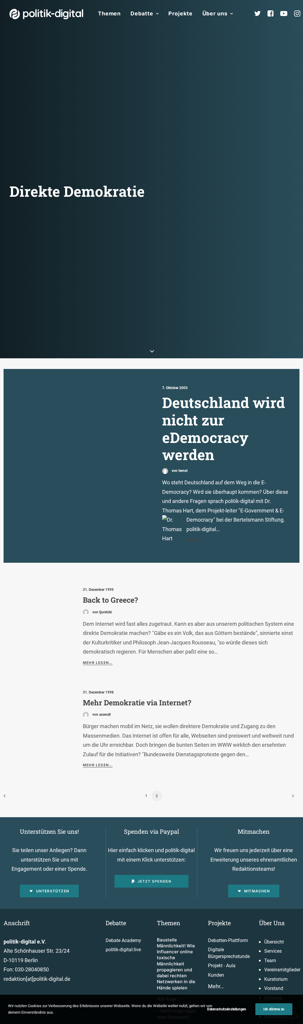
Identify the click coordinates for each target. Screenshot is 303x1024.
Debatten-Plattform (228, 940)
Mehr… (216, 986)
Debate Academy (123, 940)
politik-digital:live (123, 949)
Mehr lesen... (98, 662)
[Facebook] (273, 13)
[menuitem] (109, 13)
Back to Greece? (110, 600)
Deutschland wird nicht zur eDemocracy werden (223, 428)
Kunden (216, 975)
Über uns (215, 13)
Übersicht (274, 942)
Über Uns (272, 923)
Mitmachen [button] (257, 891)
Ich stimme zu (273, 1009)
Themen (109, 13)
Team (270, 960)
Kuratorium (276, 979)
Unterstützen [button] (52, 891)
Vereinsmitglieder (282, 970)
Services (273, 951)
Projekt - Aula (222, 965)
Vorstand (273, 988)
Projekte (180, 13)
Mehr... (194, 540)
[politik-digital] (46, 14)
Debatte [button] (141, 13)
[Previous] (12, 798)
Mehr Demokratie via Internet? (137, 702)
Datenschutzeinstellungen (226, 1009)
